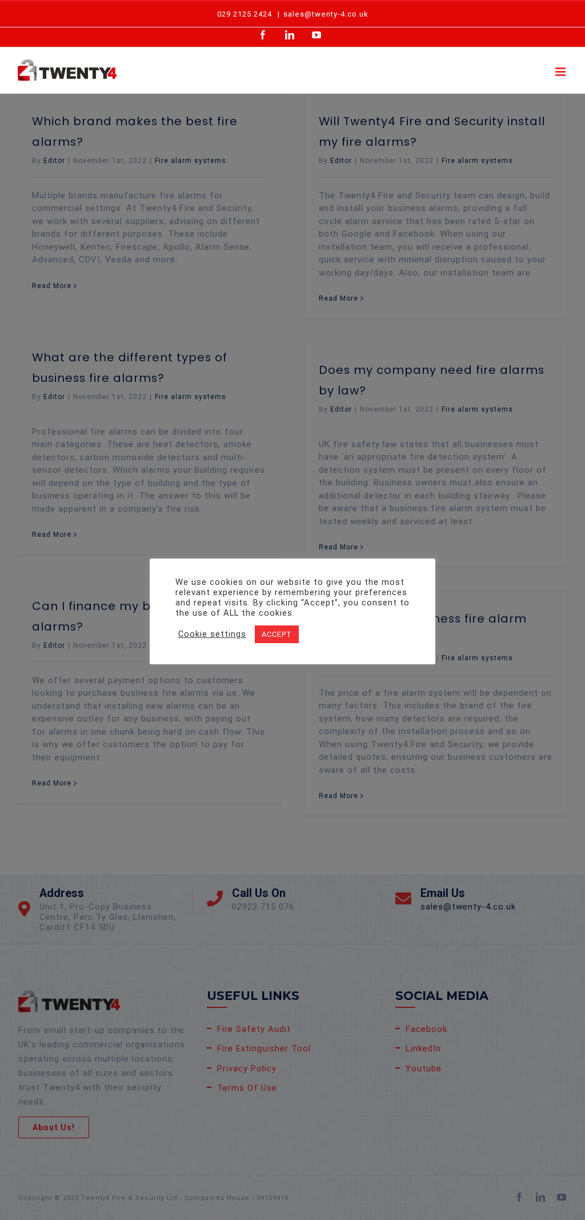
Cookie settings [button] (212, 634)
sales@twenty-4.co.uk (325, 14)
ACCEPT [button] (277, 634)
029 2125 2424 (244, 14)
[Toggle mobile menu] (561, 72)
